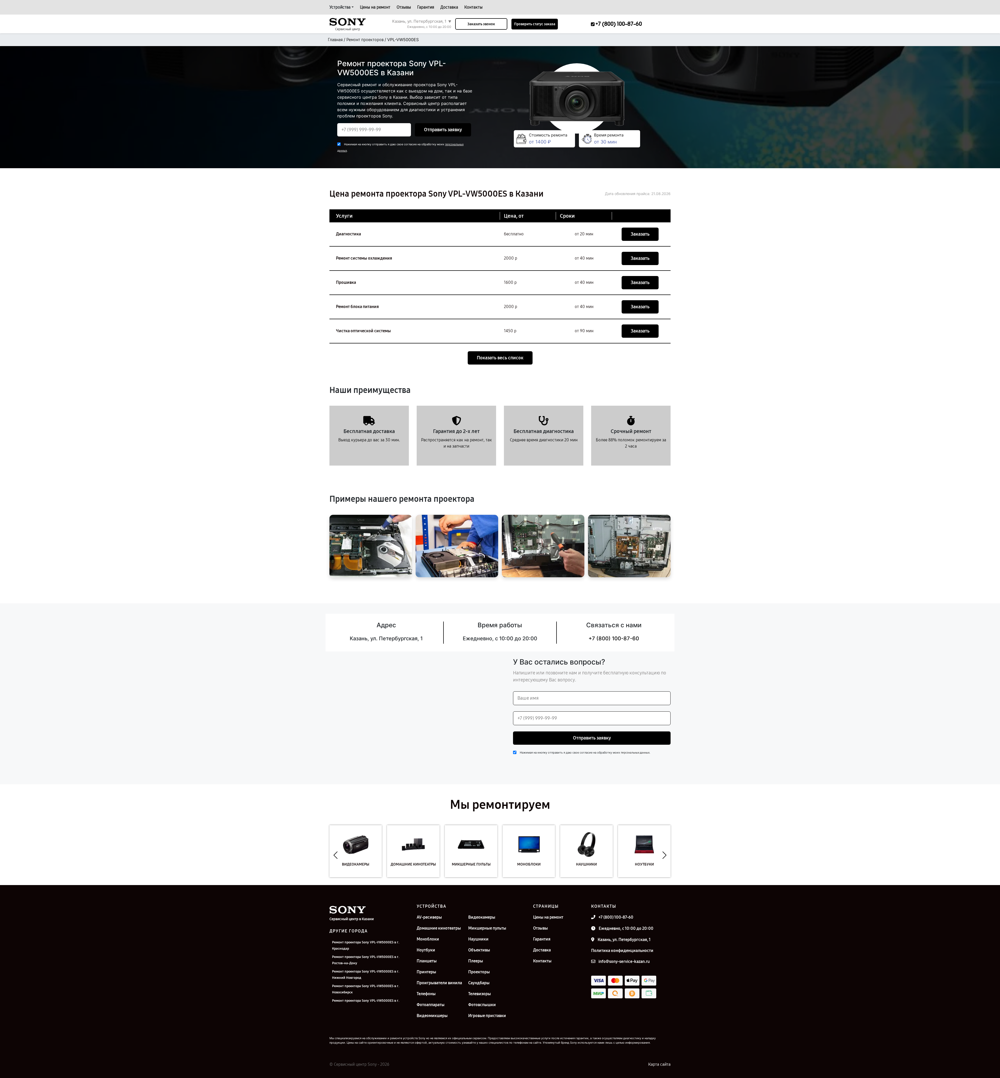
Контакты (473, 7)
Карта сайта (659, 1064)
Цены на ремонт (375, 7)
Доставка (449, 7)
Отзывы (404, 7)
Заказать (640, 234)
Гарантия (425, 7)
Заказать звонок (481, 24)
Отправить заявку (443, 130)
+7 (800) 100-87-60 (614, 638)
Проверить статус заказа (534, 24)
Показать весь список (500, 358)
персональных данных (635, 752)
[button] (335, 855)
